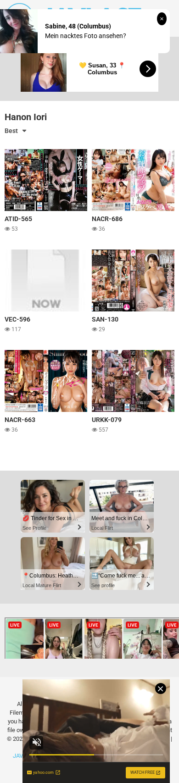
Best (11, 130)
